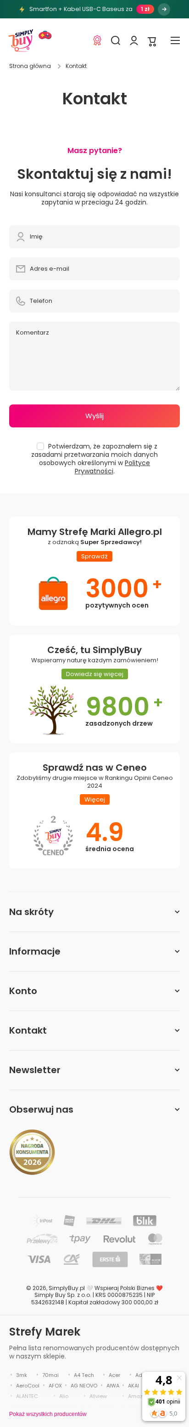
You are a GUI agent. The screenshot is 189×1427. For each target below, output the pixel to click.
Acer (114, 1375)
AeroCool (27, 1385)
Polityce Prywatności (112, 467)
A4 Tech (84, 1375)
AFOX (55, 1385)
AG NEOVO (84, 1385)
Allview (98, 1396)
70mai (50, 1375)
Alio (63, 1396)
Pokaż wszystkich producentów (48, 1414)
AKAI (133, 1385)
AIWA (112, 1385)
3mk (21, 1375)
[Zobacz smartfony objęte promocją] (164, 9)
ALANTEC (27, 1396)
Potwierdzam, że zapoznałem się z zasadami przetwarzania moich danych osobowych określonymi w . (94, 459)
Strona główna (30, 66)
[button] (152, 40)
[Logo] (21, 40)
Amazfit (138, 1396)
